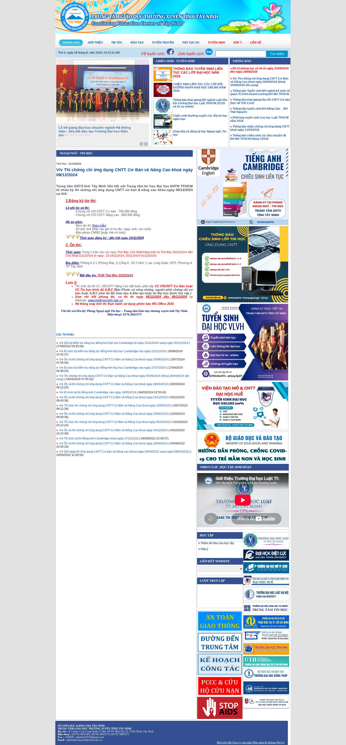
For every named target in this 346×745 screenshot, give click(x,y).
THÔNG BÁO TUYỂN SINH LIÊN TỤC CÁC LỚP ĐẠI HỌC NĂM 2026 (197, 72)
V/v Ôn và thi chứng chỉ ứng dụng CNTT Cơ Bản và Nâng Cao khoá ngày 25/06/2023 (113, 413)
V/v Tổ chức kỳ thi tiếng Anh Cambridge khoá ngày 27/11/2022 (99, 438)
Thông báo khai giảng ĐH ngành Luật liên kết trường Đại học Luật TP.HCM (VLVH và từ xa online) (200, 103)
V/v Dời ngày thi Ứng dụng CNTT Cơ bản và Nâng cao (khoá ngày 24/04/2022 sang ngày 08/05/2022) (124, 451)
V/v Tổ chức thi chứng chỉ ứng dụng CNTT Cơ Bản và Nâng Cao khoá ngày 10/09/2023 (115, 405)
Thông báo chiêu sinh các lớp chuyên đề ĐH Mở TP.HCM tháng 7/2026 (258, 137)
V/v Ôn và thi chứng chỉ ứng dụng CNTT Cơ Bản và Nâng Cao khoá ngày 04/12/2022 (113, 430)
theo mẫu (99, 225)
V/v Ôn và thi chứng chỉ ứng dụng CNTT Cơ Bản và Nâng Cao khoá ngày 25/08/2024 (113, 359)
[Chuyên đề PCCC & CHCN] (220, 685)
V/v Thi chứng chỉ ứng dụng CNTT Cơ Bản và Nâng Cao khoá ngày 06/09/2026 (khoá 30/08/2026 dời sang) (259, 82)
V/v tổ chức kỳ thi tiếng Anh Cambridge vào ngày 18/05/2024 (97, 392)
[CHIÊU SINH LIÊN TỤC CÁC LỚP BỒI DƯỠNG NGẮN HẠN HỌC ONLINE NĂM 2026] (162, 96)
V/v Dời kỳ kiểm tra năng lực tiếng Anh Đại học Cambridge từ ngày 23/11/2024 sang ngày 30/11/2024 (123, 343)
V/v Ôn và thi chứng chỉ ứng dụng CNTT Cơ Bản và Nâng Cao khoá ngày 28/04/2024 (113, 384)
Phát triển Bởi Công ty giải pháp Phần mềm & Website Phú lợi (250, 742)
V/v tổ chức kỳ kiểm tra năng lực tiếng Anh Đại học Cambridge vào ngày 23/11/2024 (112, 351)
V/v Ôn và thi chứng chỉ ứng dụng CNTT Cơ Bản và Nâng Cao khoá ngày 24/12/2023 (113, 397)
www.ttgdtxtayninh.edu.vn (105, 300)
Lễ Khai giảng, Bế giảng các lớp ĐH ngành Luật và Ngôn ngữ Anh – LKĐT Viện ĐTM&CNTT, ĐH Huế (93, 131)
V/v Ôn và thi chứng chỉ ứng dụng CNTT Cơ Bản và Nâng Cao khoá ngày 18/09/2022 (113, 443)
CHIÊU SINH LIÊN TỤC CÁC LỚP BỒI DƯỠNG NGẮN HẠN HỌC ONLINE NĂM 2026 (199, 87)
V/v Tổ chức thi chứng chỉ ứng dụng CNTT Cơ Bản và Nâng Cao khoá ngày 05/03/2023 (115, 422)
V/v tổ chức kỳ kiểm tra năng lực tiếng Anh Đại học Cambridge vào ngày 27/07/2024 (112, 367)
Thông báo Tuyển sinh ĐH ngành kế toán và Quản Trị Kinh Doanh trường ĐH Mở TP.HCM (260, 92)
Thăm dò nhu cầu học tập (217, 543)
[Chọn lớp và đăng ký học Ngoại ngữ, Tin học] (162, 143)
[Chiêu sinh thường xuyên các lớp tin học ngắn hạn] (162, 127)
